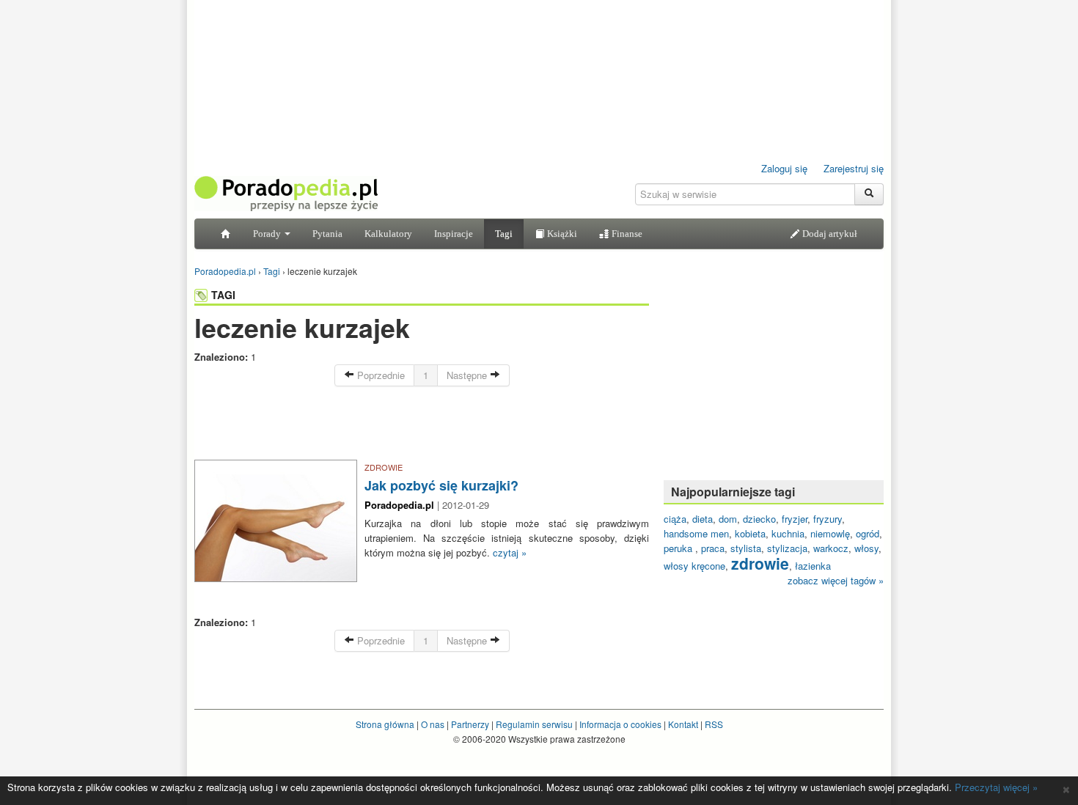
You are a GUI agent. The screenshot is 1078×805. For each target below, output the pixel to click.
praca (713, 548)
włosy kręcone (694, 566)
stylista (745, 548)
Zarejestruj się (854, 168)
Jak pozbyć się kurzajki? (441, 485)
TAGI (223, 294)
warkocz (830, 548)
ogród (867, 533)
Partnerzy (470, 724)
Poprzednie (379, 375)
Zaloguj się (784, 168)
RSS (714, 724)
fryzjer (794, 519)
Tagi (504, 233)
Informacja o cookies (620, 724)
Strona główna (385, 724)
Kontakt (683, 724)
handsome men (696, 533)
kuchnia (787, 533)
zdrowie (760, 563)
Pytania (327, 233)
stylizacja (787, 548)
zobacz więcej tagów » (836, 580)
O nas (432, 724)
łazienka (813, 566)
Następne (468, 375)
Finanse (625, 233)
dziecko (759, 519)
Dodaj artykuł (828, 233)
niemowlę (830, 533)
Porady (268, 233)
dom (728, 519)
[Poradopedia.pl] (286, 192)
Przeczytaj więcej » (996, 787)
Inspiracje (453, 233)
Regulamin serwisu (534, 724)
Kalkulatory (388, 233)
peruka (679, 548)
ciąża (675, 519)
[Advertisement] (421, 427)
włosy (866, 548)
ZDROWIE (383, 467)
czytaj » (510, 552)
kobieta (750, 533)
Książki (561, 233)
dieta (702, 519)
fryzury (827, 519)
